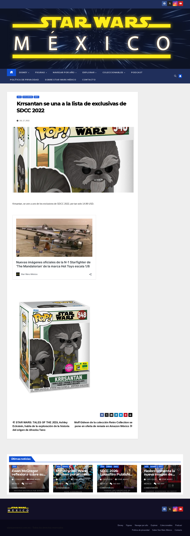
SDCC (36, 97)
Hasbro (153, 466)
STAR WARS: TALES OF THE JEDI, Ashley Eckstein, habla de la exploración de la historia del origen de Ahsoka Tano (41, 426)
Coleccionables (113, 72)
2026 (14, 466)
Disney (23, 72)
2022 (19, 97)
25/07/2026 (108, 479)
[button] (175, 76)
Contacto (89, 79)
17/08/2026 (19, 479)
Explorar (88, 72)
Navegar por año (64, 72)
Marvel (65, 466)
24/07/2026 (152, 479)
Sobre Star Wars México (60, 79)
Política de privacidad (24, 79)
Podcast (137, 72)
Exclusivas (27, 97)
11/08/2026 (64, 479)
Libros (109, 466)
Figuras (40, 72)
